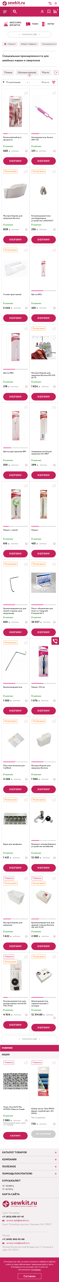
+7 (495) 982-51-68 (13, 1239)
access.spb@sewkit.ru (17, 1220)
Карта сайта (11, 1194)
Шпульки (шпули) (27, 72)
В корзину (15, 161)
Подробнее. (36, 1269)
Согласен (29, 1276)
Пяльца (8, 72)
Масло (45, 72)
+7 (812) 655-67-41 (13, 1217)
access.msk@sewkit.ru (17, 1243)
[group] (15, 111)
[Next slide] (57, 72)
